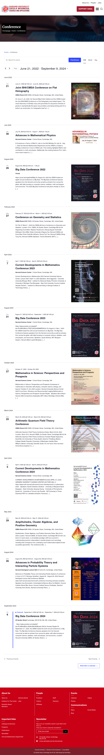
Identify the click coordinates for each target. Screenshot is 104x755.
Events (6, 52)
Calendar (74, 698)
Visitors (38, 701)
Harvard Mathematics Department (12, 737)
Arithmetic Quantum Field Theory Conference (34, 422)
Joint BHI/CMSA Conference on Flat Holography (36, 89)
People (93, 3)
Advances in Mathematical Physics (35, 135)
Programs (5, 727)
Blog (72, 713)
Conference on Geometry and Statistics (38, 217)
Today (15, 68)
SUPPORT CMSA (85, 9)
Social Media (91, 710)
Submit (65, 731)
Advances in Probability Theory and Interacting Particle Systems (36, 564)
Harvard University (40, 749)
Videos (89, 698)
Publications (5, 730)
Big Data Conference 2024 (30, 616)
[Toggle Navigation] (97, 9)
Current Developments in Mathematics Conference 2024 (37, 470)
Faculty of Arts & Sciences (54, 749)
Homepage (6, 31)
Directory (55, 701)
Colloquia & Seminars (8, 724)
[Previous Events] (5, 68)
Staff (54, 698)
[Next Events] (9, 68)
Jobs (99, 3)
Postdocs (39, 698)
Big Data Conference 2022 (30, 169)
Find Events (75, 60)
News (73, 710)
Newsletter (5, 733)
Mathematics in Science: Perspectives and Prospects (39, 374)
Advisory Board (23, 698)
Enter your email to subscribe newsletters (48, 728)
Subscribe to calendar (87, 666)
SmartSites (67, 752)
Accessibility (65, 749)
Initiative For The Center (9, 701)
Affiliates (39, 704)
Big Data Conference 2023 (30, 318)
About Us (85, 3)
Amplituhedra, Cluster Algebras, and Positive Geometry (36, 523)
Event (14, 31)
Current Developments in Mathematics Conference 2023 (37, 266)
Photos (73, 701)
